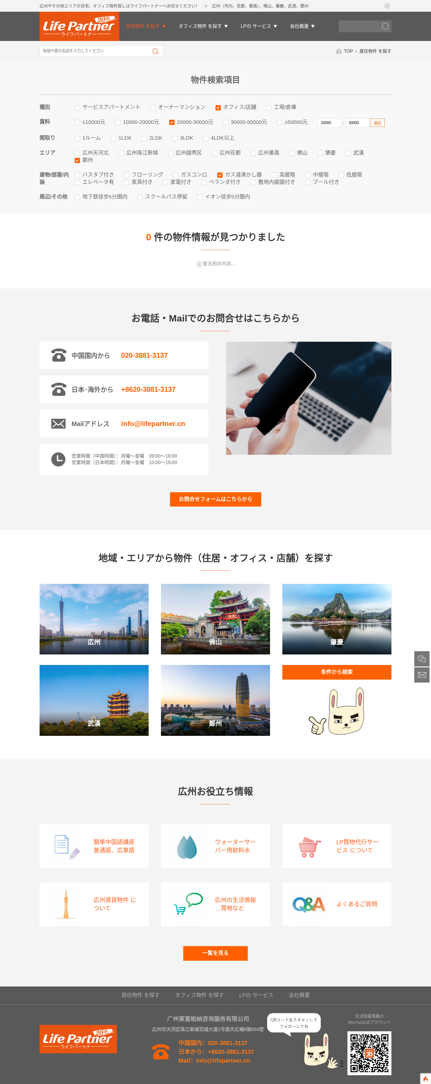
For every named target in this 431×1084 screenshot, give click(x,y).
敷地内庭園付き (276, 182)
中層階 (321, 175)
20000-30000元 (195, 122)
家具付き (142, 182)
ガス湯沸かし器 (243, 175)
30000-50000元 (249, 122)
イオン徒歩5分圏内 (227, 197)
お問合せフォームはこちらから (215, 499)
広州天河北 (95, 153)
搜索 (155, 51)
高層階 (287, 175)
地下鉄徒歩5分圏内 (105, 197)
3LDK (186, 138)
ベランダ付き (225, 182)
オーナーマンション (182, 107)
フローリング (147, 175)
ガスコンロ (194, 175)
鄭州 (87, 160)
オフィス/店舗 (239, 107)
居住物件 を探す (143, 26)
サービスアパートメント (111, 107)
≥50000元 (296, 122)
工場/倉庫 (285, 107)
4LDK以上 (223, 138)
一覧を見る (215, 953)
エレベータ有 (98, 182)
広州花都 (230, 153)
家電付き (180, 182)
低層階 (354, 175)
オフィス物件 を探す (200, 26)
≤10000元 (93, 122)
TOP (348, 51)
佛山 (302, 153)
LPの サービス (256, 26)
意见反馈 (420, 673)
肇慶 (330, 153)
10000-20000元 (141, 122)
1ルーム (91, 138)
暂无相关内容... (219, 263)
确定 (377, 123)
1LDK (125, 138)
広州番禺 (268, 153)
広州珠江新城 (142, 153)
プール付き (326, 182)
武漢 (358, 153)
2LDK (155, 138)
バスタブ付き (98, 175)
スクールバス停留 (166, 197)
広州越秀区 (189, 153)
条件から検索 (337, 672)
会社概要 (299, 26)
